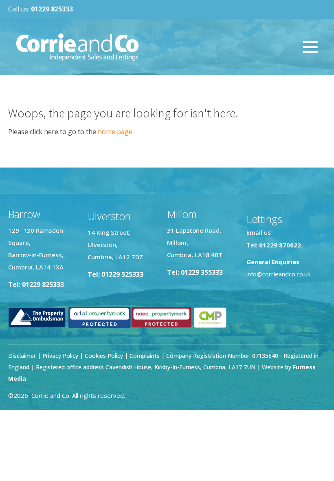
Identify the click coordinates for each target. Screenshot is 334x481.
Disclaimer (22, 356)
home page (115, 131)
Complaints (145, 356)
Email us (258, 232)
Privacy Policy (60, 356)
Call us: (40, 8)
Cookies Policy (104, 356)
